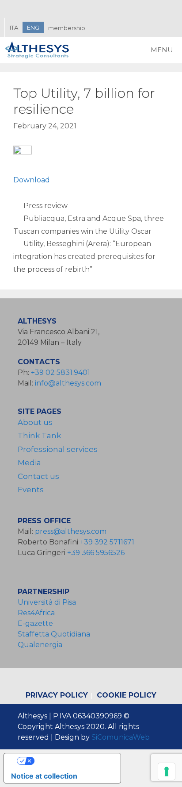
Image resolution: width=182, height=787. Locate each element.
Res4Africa (38, 613)
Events (31, 489)
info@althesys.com (68, 383)
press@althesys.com (70, 531)
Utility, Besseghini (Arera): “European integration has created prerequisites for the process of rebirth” (84, 256)
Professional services (58, 449)
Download (31, 180)
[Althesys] (39, 50)
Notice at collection (44, 776)
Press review (45, 205)
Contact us (38, 476)
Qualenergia (40, 644)
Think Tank (39, 435)
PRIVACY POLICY (57, 695)
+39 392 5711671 (107, 542)
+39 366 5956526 (96, 552)
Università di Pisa (47, 602)
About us (35, 422)
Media (29, 462)
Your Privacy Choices (71, 760)
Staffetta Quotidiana (54, 634)
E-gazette (35, 623)
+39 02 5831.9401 (60, 372)
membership (66, 27)
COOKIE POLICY (126, 695)
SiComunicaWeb (120, 737)
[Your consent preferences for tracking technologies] (166, 771)
